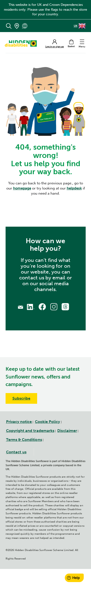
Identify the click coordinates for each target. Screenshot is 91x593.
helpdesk (74, 188)
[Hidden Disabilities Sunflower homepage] (22, 43)
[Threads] (65, 306)
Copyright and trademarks (30, 430)
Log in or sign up (54, 46)
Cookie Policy (47, 421)
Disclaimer (67, 430)
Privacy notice (19, 421)
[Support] (20, 306)
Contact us (16, 452)
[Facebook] (42, 306)
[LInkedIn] (31, 306)
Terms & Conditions (24, 439)
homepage (22, 188)
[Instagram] (54, 306)
